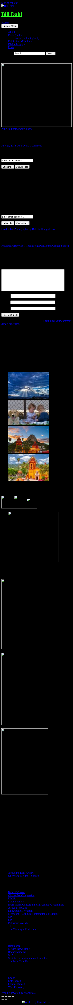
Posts (11, 47)
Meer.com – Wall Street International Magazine (33, 913)
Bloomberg (14, 945)
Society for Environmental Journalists (28, 958)
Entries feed (14, 980)
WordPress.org (16, 987)
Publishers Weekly (18, 923)
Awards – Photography (27, 38)
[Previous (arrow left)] (2, 999)
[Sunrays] (28, 398)
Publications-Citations (20, 41)
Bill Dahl (11, 14)
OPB (11, 919)
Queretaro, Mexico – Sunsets (23, 875)
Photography (15, 35)
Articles (5, 128)
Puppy (45, 229)
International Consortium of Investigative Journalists (36, 904)
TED (11, 926)
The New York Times (19, 961)
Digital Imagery (16, 44)
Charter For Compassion (21, 895)
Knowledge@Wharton (20, 910)
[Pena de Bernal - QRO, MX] (28, 480)
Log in (11, 977)
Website (5, 308)
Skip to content (9, 2)
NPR (11, 916)
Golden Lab (7, 229)
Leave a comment (32, 145)
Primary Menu (9, 26)
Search (5, 22)
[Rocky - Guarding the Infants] (28, 424)
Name (5, 295)
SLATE (12, 955)
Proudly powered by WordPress (18, 992)
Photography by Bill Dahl (28, 229)
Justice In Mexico (17, 907)
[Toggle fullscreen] (9, 996)
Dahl (19, 145)
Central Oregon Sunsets (51, 245)
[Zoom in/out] (13, 996)
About (11, 31)
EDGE (12, 898)
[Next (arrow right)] (6, 999)
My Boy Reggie (17, 245)
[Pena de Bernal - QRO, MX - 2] (28, 452)
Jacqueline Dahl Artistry (21, 872)
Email (5, 302)
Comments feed (16, 984)
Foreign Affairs (16, 901)
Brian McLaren (16, 892)
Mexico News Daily (19, 948)
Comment (7, 267)
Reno (52, 229)
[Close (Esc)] (2, 996)
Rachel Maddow (17, 951)
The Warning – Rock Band (22, 929)
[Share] (6, 996)
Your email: (7, 157)
